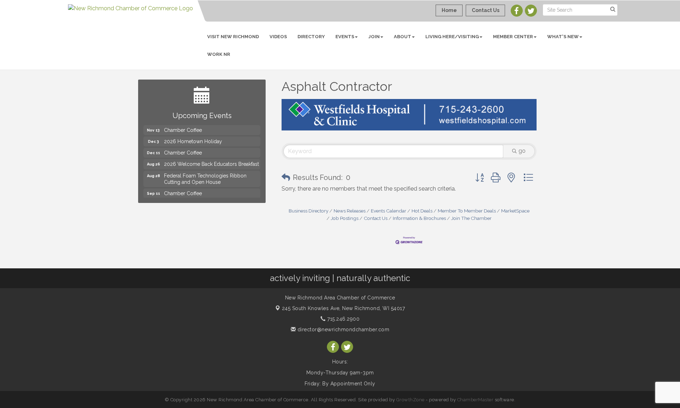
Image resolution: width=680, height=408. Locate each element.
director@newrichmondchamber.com (342, 329)
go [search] (522, 150)
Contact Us (375, 218)
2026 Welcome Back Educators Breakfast (211, 160)
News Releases (350, 211)
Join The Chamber (471, 218)
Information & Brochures (419, 218)
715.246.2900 (342, 319)
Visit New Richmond (233, 36)
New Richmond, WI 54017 (343, 308)
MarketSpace (515, 211)
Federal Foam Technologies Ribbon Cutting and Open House (205, 175)
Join (374, 36)
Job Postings (344, 218)
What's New (563, 36)
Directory (311, 36)
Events (344, 36)
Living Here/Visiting (452, 36)
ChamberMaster (475, 399)
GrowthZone (410, 399)
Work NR (218, 54)
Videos (278, 36)
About (402, 36)
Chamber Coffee (183, 126)
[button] (286, 177)
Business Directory (308, 211)
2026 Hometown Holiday (193, 138)
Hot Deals (422, 211)
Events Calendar (388, 211)
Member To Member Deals (467, 211)
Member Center (513, 36)
